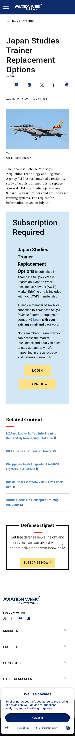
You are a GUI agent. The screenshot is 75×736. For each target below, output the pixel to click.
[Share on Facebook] (54, 85)
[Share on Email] (17, 85)
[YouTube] (20, 619)
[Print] (67, 85)
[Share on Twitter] (42, 85)
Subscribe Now (35, 563)
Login (37, 370)
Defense (28, 21)
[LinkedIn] (28, 619)
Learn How (37, 384)
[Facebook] (12, 619)
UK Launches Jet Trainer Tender (29, 451)
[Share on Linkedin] (29, 85)
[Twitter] (4, 619)
